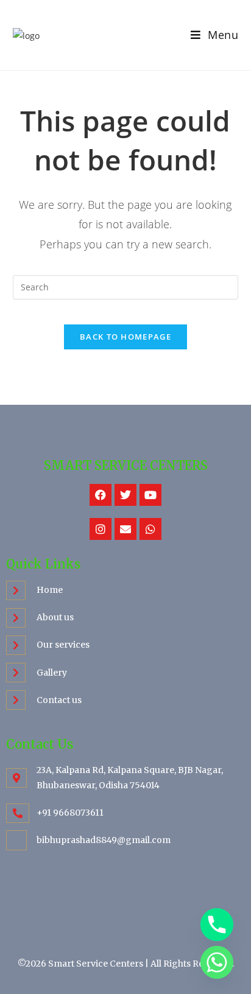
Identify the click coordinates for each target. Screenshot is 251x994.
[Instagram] (100, 529)
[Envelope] (125, 529)
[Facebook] (100, 495)
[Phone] (216, 924)
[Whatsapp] (150, 529)
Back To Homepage (125, 336)
